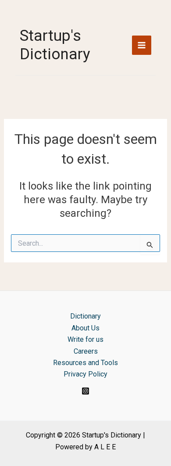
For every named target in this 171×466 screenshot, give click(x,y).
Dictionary (85, 316)
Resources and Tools (85, 362)
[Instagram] (85, 391)
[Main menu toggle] (141, 45)
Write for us (85, 339)
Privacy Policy (85, 374)
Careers (86, 351)
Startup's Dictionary (55, 45)
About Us (85, 328)
